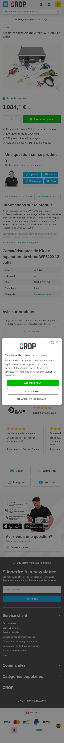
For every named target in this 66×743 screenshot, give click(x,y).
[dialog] (32, 371)
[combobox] (52, 342)
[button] (31, 399)
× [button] (57, 342)
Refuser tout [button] (33, 391)
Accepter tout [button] (32, 382)
